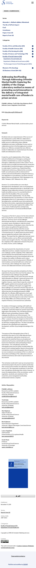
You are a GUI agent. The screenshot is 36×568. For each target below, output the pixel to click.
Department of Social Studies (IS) (10, 527)
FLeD (4, 27)
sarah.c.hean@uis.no (7, 447)
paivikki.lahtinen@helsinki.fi (9, 396)
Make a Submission (11, 11)
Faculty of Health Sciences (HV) (13, 48)
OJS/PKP (25, 564)
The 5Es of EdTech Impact (11, 25)
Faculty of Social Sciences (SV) (9, 525)
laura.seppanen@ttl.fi (8, 436)
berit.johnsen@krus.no (8, 427)
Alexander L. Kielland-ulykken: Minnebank (16, 22)
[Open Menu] (32, 2)
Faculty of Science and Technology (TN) (15, 54)
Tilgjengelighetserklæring (18, 556)
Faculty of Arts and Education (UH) (14, 46)
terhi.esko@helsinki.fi (8, 407)
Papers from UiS (8, 33)
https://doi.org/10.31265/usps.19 (13, 112)
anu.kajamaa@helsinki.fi (8, 418)
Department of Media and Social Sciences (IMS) (16, 61)
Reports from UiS (5, 512)
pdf (18, 496)
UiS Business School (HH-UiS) (12, 70)
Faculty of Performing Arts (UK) (13, 51)
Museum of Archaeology (10, 68)
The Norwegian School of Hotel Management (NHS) (17, 64)
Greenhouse (6, 30)
